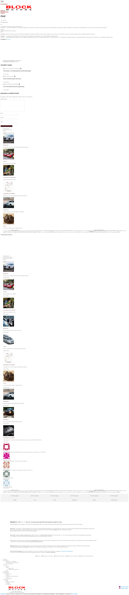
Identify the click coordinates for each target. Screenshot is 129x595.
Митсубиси (52, 230)
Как (36, 230)
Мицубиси (3, 593)
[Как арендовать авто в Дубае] (8, 159)
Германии (25, 230)
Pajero (20, 230)
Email (2, 117)
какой (45, 232)
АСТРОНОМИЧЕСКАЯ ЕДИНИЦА (13, 86)
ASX (35, 498)
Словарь (8, 583)
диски (125, 230)
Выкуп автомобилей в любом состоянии (12, 330)
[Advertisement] (41, 49)
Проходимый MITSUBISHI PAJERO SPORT (12, 421)
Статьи (4, 225)
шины (118, 232)
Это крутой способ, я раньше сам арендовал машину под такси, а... (18, 470)
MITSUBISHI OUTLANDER (9, 193)
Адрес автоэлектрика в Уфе (9, 179)
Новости (5, 564)
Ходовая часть (81, 230)
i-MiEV (15, 498)
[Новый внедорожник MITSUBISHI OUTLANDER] (8, 207)
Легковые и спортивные (11, 561)
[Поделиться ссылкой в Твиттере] (38, 556)
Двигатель (33, 230)
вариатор (107, 230)
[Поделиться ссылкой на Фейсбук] (47, 556)
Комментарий (4, 99)
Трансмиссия (75, 230)
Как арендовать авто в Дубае (9, 163)
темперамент (109, 232)
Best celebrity (74, 593)
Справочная (6, 579)
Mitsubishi (14, 230)
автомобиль (99, 230)
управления (114, 232)
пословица (83, 232)
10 (3, 230)
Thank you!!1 (6, 479)
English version (124, 588)
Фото (7, 570)
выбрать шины (118, 230)
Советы (5, 161)
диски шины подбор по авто (33, 232)
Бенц (23, 230)
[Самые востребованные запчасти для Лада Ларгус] (8, 344)
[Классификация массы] (9, 76)
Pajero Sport (114, 498)
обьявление (60, 232)
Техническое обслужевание (67, 551)
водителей (112, 230)
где (123, 230)
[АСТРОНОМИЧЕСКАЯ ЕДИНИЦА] (11, 84)
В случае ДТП (9, 578)
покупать (74, 232)
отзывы (67, 232)
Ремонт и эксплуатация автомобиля (64, 230)
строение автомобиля (101, 232)
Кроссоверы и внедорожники (12, 562)
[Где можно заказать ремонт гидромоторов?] (8, 223)
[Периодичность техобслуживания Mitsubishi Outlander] (8, 191)
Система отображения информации (17, 71)
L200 (55, 498)
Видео (7, 567)
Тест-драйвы (6, 571)
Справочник (8, 584)
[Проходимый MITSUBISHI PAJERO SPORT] (8, 417)
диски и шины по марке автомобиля (14, 232)
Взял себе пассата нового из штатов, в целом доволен (15, 461)
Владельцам (6, 572)
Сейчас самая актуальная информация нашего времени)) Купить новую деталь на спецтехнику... (24, 452)
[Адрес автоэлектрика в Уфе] (8, 175)
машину (55, 232)
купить (52, 232)
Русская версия (124, 586)
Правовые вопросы (10, 581)
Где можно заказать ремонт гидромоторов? (12, 228)
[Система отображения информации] (12, 68)
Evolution (5, 230)
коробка (47, 232)
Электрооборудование (89, 230)
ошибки (71, 232)
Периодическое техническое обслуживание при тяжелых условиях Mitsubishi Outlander (22, 439)
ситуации (87, 232)
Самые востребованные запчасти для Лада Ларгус (14, 348)
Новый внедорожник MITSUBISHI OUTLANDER (13, 211)
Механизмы (46, 230)
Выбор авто (5, 145)
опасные (64, 232)
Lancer (9, 230)
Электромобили (9, 563)
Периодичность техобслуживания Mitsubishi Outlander (15, 195)
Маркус (42, 230)
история (42, 232)
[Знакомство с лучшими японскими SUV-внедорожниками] (8, 142)
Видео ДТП (11, 568)
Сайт (2, 121)
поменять (78, 232)
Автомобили (6, 209)
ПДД (7, 580)
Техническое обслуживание (9, 177)
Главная (5, 559)
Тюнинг (7, 577)
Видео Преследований (14, 569)
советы (92, 232)
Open (2, 1)
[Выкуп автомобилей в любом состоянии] (8, 326)
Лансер (39, 230)
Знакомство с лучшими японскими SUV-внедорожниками (15, 147)
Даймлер (29, 230)
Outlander (74, 498)
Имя (2, 113)
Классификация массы (12, 79)
